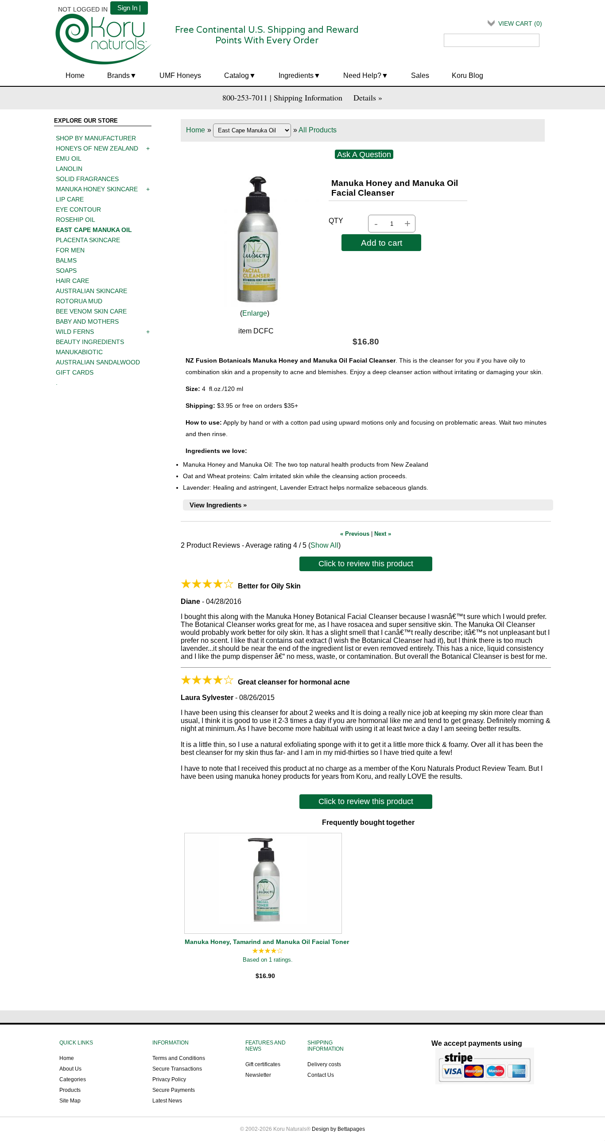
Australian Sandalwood (98, 362)
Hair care (72, 280)
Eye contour (78, 209)
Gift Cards (74, 372)
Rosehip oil (75, 219)
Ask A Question (364, 154)
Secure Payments (173, 1090)
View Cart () (520, 23)
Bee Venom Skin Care (91, 311)
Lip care (70, 199)
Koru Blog (467, 75)
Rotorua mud (79, 301)
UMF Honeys (180, 75)
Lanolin (69, 168)
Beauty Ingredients (90, 341)
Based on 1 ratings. (268, 959)
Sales (420, 75)
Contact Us (320, 1075)
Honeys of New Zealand (97, 148)
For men (70, 250)
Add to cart (381, 243)
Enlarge (254, 313)
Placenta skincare (88, 240)
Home (75, 75)
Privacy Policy (169, 1079)
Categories (72, 1079)
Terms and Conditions (178, 1058)
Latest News (167, 1101)
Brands (118, 75)
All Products (318, 130)
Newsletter (258, 1075)
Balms (66, 260)
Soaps (66, 270)
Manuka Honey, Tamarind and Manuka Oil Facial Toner (267, 941)
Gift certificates (262, 1064)
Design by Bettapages (338, 1129)
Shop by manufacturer (96, 138)
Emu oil (68, 158)
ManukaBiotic (79, 352)
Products (70, 1090)
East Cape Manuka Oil (94, 229)
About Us (70, 1069)
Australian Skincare (91, 290)
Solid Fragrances (87, 178)
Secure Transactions (177, 1069)
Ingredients (296, 75)
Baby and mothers (87, 321)
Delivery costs (324, 1064)
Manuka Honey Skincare (97, 189)
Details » (367, 97)
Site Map (70, 1101)
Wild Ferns (75, 331)
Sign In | (129, 8)
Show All (324, 545)
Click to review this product (365, 563)
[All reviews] (267, 951)
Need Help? (362, 75)
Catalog (236, 75)
